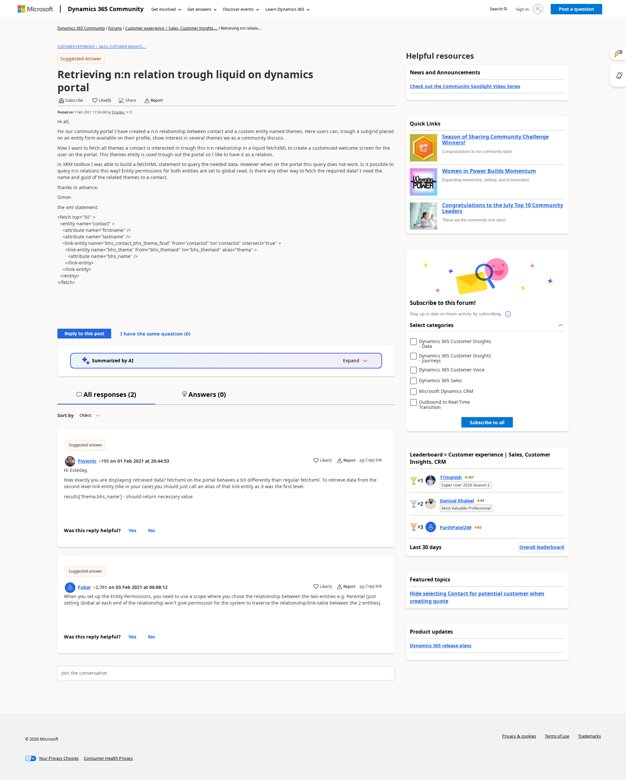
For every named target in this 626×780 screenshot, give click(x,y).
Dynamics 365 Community (105, 9)
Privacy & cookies (519, 736)
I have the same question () (155, 333)
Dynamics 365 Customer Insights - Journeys (455, 358)
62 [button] (480, 527)
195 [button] (105, 461)
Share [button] (131, 100)
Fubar (84, 587)
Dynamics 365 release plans (440, 645)
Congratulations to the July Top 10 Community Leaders (502, 208)
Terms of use (557, 736)
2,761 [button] (101, 587)
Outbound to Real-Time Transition (444, 404)
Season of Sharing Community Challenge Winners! (495, 139)
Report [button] (157, 100)
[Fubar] (70, 587)
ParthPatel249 (455, 527)
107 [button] (471, 477)
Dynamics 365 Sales (440, 380)
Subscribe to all (487, 422)
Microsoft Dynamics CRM (446, 391)
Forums (115, 28)
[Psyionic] (70, 461)
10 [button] (130, 112)
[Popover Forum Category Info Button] (508, 314)
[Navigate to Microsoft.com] (35, 9)
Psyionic (87, 461)
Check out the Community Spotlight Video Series (465, 86)
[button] (498, 9)
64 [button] (482, 500)
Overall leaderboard (541, 547)
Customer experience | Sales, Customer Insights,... (171, 28)
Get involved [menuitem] (163, 9)
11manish (451, 477)
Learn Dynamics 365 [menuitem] (284, 9)
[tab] (106, 397)
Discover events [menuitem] (238, 9)
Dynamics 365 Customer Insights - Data (455, 344)
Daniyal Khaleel (457, 501)
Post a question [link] (576, 9)
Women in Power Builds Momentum (489, 171)
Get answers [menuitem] (199, 9)
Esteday (118, 112)
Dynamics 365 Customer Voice (451, 370)
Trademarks (589, 736)
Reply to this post (84, 333)
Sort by (65, 415)
